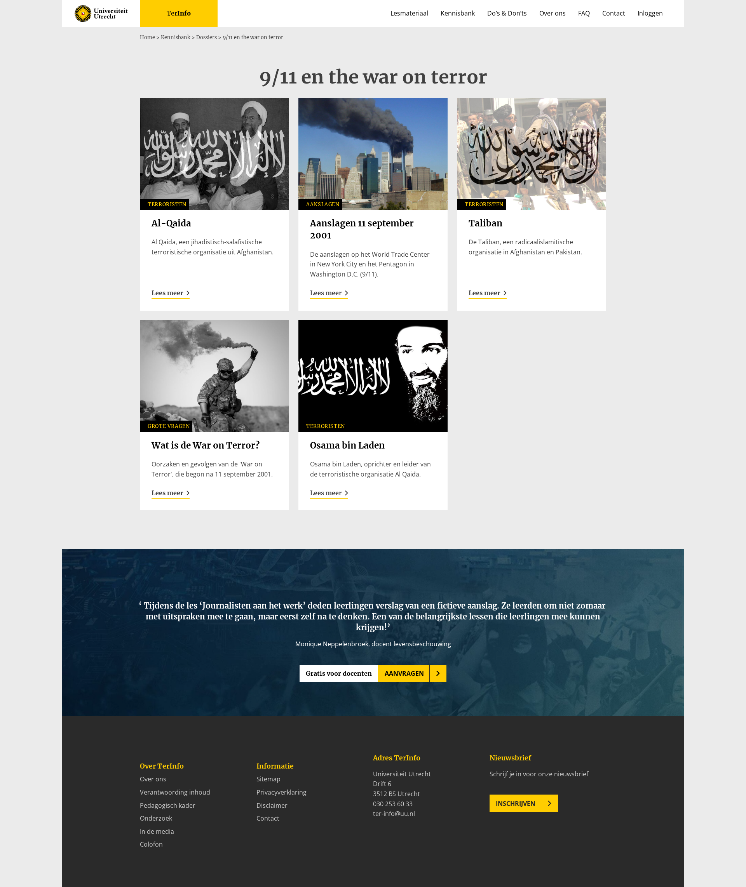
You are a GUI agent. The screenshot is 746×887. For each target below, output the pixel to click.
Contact (613, 13)
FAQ (584, 13)
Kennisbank (458, 13)
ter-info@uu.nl (394, 813)
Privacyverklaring (281, 792)
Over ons (552, 13)
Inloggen (650, 13)
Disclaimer (272, 805)
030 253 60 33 (393, 804)
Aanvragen (404, 673)
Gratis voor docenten (339, 673)
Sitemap (268, 779)
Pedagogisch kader (167, 805)
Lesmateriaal (409, 13)
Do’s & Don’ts (507, 13)
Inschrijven (515, 803)
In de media (157, 831)
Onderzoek (156, 818)
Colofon (151, 844)
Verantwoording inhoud (175, 792)
